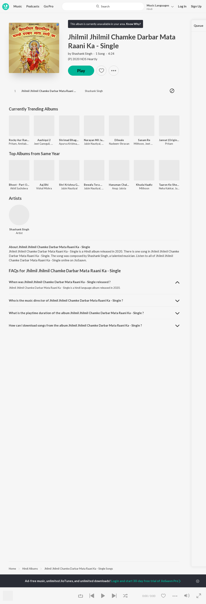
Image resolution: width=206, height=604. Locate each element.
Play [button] (81, 70)
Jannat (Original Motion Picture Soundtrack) (169, 140)
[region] (94, 568)
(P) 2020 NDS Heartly (82, 59)
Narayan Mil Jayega (94, 140)
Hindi (149, 9)
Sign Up (196, 6)
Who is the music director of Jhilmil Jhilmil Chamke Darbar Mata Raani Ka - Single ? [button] (66, 300)
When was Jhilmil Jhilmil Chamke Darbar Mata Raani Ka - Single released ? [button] (59, 282)
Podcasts (32, 6)
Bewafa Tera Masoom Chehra (94, 184)
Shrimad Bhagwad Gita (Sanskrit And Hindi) (69, 140)
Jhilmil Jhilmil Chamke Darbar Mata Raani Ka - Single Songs (78, 568)
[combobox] (103, 6)
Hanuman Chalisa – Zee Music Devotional (119, 184)
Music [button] (17, 6)
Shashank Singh (82, 53)
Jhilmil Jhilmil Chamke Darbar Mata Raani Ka (49, 91)
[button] (159, 6)
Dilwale (119, 140)
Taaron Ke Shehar (169, 184)
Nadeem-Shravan (119, 143)
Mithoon (139, 143)
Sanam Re (144, 140)
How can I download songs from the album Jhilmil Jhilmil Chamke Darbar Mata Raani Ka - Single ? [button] (75, 325)
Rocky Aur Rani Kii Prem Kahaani (19, 140)
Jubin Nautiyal (92, 143)
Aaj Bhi (44, 184)
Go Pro (48, 6)
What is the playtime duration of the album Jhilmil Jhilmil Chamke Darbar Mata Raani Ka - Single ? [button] (76, 313)
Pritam (13, 143)
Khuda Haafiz (144, 184)
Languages (158, 5)
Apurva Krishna (68, 143)
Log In (182, 6)
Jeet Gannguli (42, 143)
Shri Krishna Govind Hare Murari (69, 184)
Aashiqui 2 (44, 140)
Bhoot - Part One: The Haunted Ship (19, 184)
